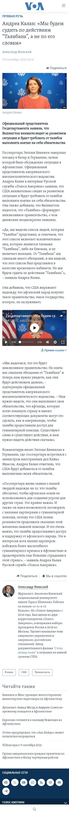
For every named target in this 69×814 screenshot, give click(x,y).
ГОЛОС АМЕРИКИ (22, 321)
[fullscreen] (63, 342)
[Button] (56, 68)
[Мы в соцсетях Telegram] (6, 791)
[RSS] (41, 782)
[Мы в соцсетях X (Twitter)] (14, 782)
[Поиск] (34, 809)
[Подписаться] (59, 782)
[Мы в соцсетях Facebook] (6, 782)
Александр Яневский (16, 52)
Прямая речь (12, 16)
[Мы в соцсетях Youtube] (23, 782)
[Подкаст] (50, 782)
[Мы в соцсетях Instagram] (32, 782)
